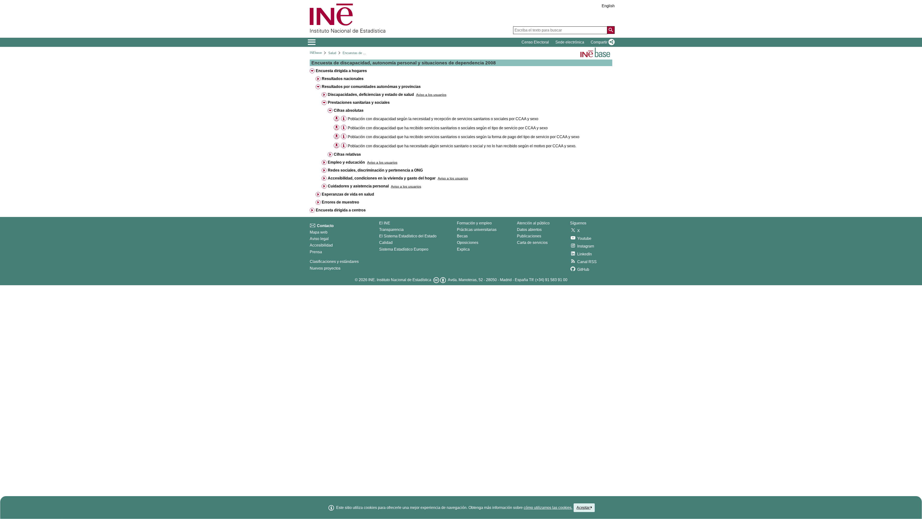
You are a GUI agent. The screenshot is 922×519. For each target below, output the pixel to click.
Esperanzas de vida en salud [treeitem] (348, 194)
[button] (602, 42)
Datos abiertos (529, 230)
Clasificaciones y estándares (334, 262)
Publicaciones (529, 236)
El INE (384, 223)
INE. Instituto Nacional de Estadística (399, 280)
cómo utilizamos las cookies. (548, 508)
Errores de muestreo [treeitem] (340, 202)
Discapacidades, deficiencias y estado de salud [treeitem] (371, 95)
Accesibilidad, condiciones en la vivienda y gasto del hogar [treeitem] (382, 178)
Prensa (316, 252)
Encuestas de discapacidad (362, 53)
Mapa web (319, 232)
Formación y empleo (474, 223)
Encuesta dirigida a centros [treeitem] (341, 210)
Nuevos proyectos (325, 268)
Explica (463, 249)
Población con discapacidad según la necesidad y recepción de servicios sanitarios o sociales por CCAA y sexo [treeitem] (443, 119)
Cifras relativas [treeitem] (347, 154)
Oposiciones (467, 243)
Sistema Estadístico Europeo (403, 249)
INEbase (316, 53)
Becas (462, 236)
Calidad (386, 243)
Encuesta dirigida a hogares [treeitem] (341, 71)
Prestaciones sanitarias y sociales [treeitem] (359, 102)
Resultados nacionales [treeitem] (343, 79)
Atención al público (533, 223)
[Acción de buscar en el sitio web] (611, 30)
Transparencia (391, 230)
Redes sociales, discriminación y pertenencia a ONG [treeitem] (375, 170)
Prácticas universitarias (477, 230)
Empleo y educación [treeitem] (346, 162)
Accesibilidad (321, 245)
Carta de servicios (532, 243)
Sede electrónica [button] (569, 42)
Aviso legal (319, 239)
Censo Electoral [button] (535, 42)
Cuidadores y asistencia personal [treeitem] (358, 186)
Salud (332, 53)
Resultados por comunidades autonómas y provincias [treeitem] (371, 87)
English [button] (608, 6)
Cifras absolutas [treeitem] (349, 110)
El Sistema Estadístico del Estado (408, 236)
